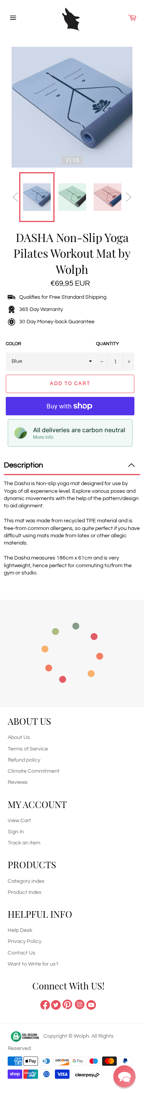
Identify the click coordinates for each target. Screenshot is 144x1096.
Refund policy (24, 760)
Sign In (16, 831)
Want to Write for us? (33, 964)
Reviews (18, 782)
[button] (124, 1076)
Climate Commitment (34, 771)
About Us (19, 737)
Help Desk (20, 930)
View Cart (19, 820)
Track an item (24, 843)
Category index (26, 881)
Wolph (81, 1036)
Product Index (24, 892)
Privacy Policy (24, 941)
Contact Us (21, 953)
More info (43, 437)
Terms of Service (28, 749)
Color (13, 343)
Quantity (107, 343)
